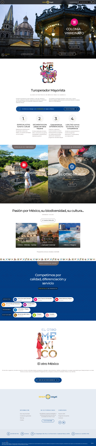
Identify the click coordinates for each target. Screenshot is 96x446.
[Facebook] (60, 422)
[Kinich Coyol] (47, 2)
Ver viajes (24, 186)
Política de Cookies (25, 444)
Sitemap (22, 418)
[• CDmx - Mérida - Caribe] (26, 235)
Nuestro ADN (61, 413)
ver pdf (72, 185)
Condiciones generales (25, 416)
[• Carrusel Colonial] (48, 235)
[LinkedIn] (63, 422)
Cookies (22, 420)
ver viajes (74, 47)
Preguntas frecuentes (63, 416)
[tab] (48, 220)
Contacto (60, 418)
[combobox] (38, 54)
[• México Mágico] (69, 235)
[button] (3, 29)
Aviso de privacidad (25, 413)
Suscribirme (48, 420)
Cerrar (92, 443)
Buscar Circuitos (67, 54)
